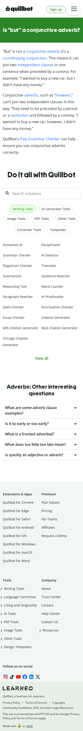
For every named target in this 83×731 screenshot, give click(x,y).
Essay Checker (14, 317)
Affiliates (48, 527)
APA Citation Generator (20, 328)
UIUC (29, 726)
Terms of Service (36, 703)
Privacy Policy (11, 703)
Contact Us (50, 622)
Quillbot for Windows (19, 544)
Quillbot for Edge (16, 511)
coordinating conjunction (25, 58)
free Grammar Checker (40, 138)
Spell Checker (13, 307)
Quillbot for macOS (17, 552)
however (63, 95)
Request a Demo (54, 536)
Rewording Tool (15, 286)
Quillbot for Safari (16, 519)
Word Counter (52, 286)
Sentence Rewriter (56, 276)
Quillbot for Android (18, 527)
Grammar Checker (17, 255)
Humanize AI (12, 245)
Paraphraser (51, 245)
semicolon (20, 115)
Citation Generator (56, 317)
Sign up (56, 9)
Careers (47, 605)
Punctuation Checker (58, 307)
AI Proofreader (53, 296)
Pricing (47, 511)
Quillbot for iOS (15, 536)
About (46, 588)
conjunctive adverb (42, 51)
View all (41, 358)
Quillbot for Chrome (18, 502)
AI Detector (50, 255)
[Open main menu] (74, 9)
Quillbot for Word (16, 561)
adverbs (31, 95)
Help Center (51, 613)
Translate (49, 265)
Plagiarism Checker (17, 265)
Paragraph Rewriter (18, 296)
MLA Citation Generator (60, 328)
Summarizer (12, 276)
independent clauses (36, 64)
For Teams (49, 519)
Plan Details (51, 502)
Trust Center (51, 597)
